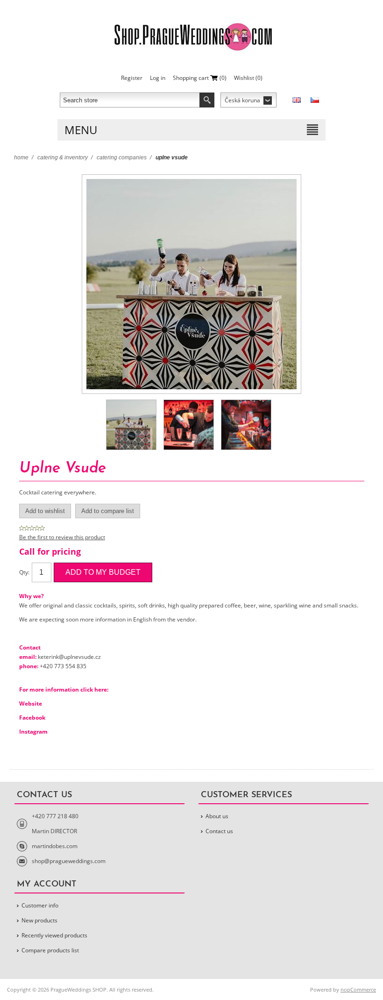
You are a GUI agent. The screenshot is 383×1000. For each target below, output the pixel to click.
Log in (157, 78)
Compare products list (50, 950)
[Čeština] (314, 100)
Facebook (32, 717)
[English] (296, 100)
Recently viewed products (54, 935)
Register (131, 78)
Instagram (33, 732)
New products (39, 920)
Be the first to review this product (62, 537)
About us (217, 816)
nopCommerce (358, 989)
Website (30, 703)
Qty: (24, 572)
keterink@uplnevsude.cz (69, 657)
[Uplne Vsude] (131, 425)
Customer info (39, 905)
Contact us (219, 831)
